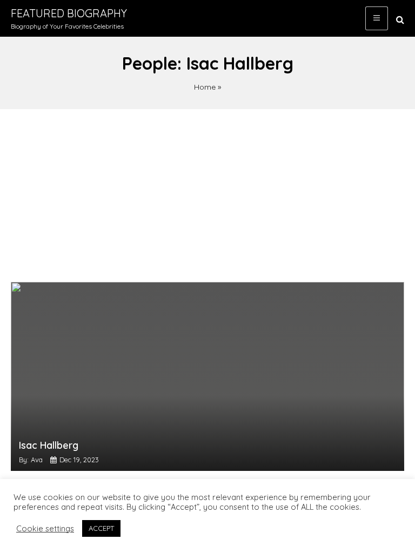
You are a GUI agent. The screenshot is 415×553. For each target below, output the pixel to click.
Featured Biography (69, 13)
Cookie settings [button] (45, 529)
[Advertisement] (207, 190)
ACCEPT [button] (101, 528)
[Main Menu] (376, 18)
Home (205, 87)
